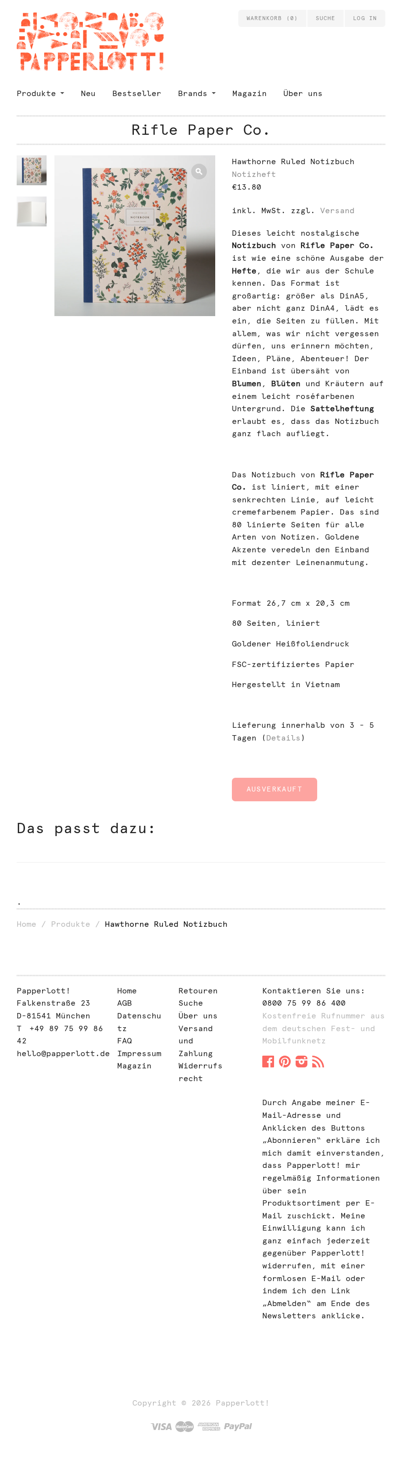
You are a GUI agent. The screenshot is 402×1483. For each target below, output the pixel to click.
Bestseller (136, 93)
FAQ (124, 1040)
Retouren (198, 990)
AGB (124, 1003)
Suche (190, 1003)
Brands (192, 93)
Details (283, 737)
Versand (337, 210)
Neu (88, 93)
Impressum (139, 1053)
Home (26, 924)
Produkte (36, 93)
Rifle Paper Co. (201, 130)
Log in (365, 18)
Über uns (303, 93)
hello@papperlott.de (63, 1053)
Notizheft (254, 174)
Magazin (249, 93)
